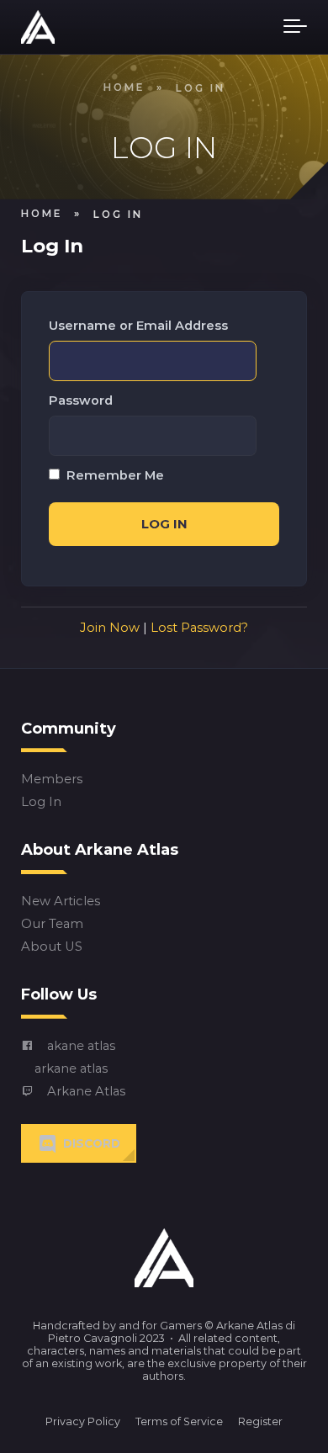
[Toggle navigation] (295, 27)
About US (51, 947)
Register (260, 1421)
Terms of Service (179, 1421)
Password (81, 401)
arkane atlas (71, 1068)
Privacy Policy (82, 1421)
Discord (91, 1143)
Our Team (52, 924)
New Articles (60, 901)
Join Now (110, 627)
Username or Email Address (138, 326)
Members (51, 779)
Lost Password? (199, 627)
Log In (41, 802)
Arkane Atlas (86, 1091)
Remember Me (113, 476)
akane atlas (81, 1045)
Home (124, 87)
